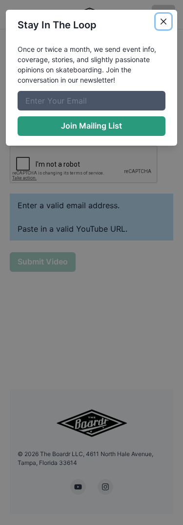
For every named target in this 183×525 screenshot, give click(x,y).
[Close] (163, 21)
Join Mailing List (91, 126)
